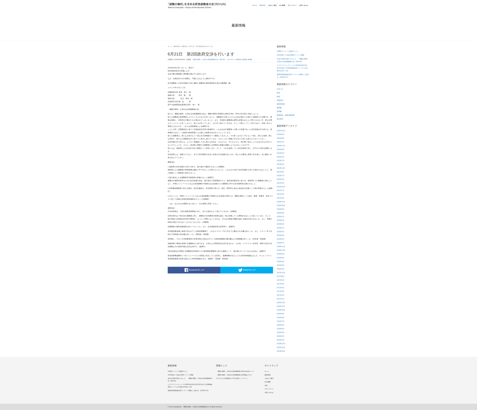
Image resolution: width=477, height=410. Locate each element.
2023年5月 (280, 164)
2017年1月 (280, 299)
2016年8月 (280, 317)
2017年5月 (280, 284)
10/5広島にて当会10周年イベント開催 (290, 55)
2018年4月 (280, 265)
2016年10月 (281, 310)
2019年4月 (280, 235)
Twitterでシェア (249, 270)
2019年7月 (280, 228)
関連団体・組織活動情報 (286, 115)
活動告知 (184, 46)
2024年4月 (280, 149)
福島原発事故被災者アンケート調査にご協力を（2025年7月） (188, 390)
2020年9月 (280, 209)
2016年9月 (280, 314)
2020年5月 (280, 224)
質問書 (250, 59)
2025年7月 (280, 142)
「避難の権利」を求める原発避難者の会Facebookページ (235, 371)
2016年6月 (280, 325)
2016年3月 (280, 336)
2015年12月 (281, 344)
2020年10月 (281, 205)
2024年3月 (280, 153)
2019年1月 (280, 243)
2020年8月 (280, 213)
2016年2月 (280, 340)
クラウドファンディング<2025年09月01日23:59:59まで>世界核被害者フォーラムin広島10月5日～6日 (292, 68)
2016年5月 (280, 329)
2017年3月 (280, 291)
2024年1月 (280, 157)
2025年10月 (281, 131)
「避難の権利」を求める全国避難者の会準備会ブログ (234, 375)
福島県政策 (281, 104)
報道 (278, 93)
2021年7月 (280, 190)
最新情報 (262, 5)
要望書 (244, 59)
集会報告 (280, 119)
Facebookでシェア (196, 270)
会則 (266, 385)
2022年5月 (280, 179)
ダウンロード (292, 5)
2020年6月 (280, 220)
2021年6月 (280, 194)
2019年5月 (280, 232)
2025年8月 (280, 138)
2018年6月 (280, 261)
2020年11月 (281, 202)
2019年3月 (280, 239)
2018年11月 (281, 246)
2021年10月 (281, 187)
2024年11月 (281, 146)
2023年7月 (280, 160)
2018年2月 (280, 269)
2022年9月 (280, 172)
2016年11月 (281, 306)
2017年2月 (280, 295)
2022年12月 (281, 168)
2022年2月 (280, 183)
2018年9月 (280, 254)
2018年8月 (280, 258)
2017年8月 (280, 276)
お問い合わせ (303, 5)
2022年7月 (280, 175)
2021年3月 (280, 198)
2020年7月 (280, 217)
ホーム (254, 5)
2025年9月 (280, 134)
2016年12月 (281, 302)
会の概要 (282, 5)
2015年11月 (281, 347)
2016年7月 (280, 321)
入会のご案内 (272, 5)
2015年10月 (281, 351)
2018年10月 (281, 250)
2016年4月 (280, 332)
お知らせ (280, 89)
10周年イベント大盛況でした (287, 51)
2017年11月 (281, 273)
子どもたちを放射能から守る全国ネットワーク (231, 378)
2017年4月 (280, 288)
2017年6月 (280, 280)
